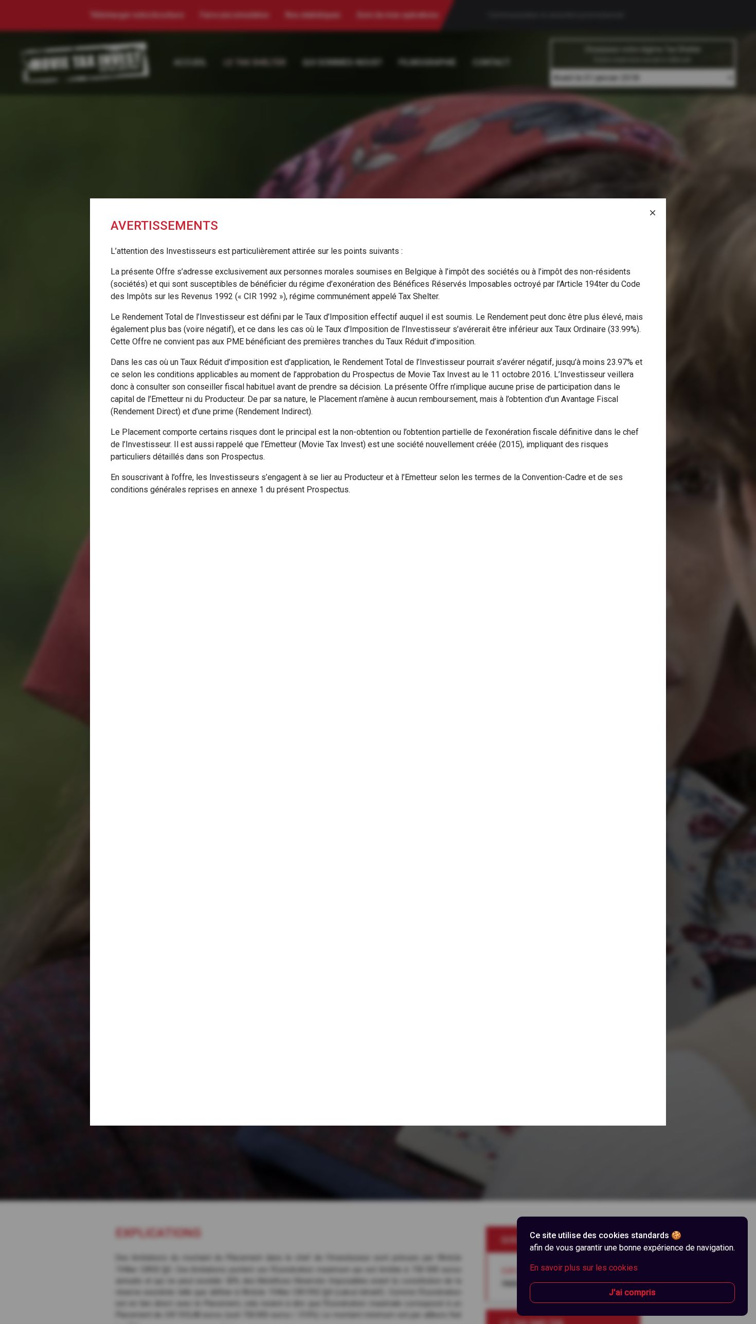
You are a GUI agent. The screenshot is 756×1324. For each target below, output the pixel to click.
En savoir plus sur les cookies (584, 1268)
